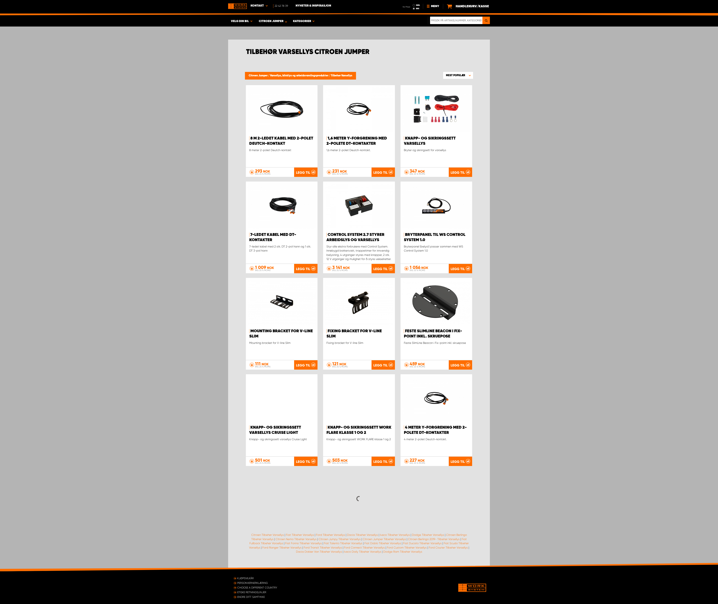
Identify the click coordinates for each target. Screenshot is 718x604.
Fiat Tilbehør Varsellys (300, 535)
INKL (418, 5)
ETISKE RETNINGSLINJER (251, 592)
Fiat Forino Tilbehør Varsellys (303, 543)
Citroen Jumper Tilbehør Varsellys (384, 539)
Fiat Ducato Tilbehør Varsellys (422, 543)
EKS (417, 9)
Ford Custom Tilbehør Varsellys (407, 547)
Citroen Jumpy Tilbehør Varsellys (340, 539)
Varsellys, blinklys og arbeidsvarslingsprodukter (299, 75)
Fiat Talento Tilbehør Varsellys (343, 543)
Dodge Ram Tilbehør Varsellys (402, 551)
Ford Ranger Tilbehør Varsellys (282, 547)
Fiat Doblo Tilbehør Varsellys (382, 543)
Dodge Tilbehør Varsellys (428, 535)
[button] (458, 75)
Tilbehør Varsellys (341, 75)
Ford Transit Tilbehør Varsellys (323, 547)
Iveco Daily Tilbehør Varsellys (362, 551)
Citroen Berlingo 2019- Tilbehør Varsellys (434, 539)
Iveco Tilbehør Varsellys (395, 535)
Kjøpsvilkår (245, 578)
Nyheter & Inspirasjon (313, 5)
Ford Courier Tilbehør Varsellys (448, 547)
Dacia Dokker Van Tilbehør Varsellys (319, 551)
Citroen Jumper (258, 75)
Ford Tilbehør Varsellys (330, 535)
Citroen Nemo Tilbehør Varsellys (296, 539)
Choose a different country (257, 587)
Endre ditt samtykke (251, 596)
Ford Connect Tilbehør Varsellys (364, 547)
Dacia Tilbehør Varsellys (362, 535)
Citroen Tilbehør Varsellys (267, 535)
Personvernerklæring (252, 582)
